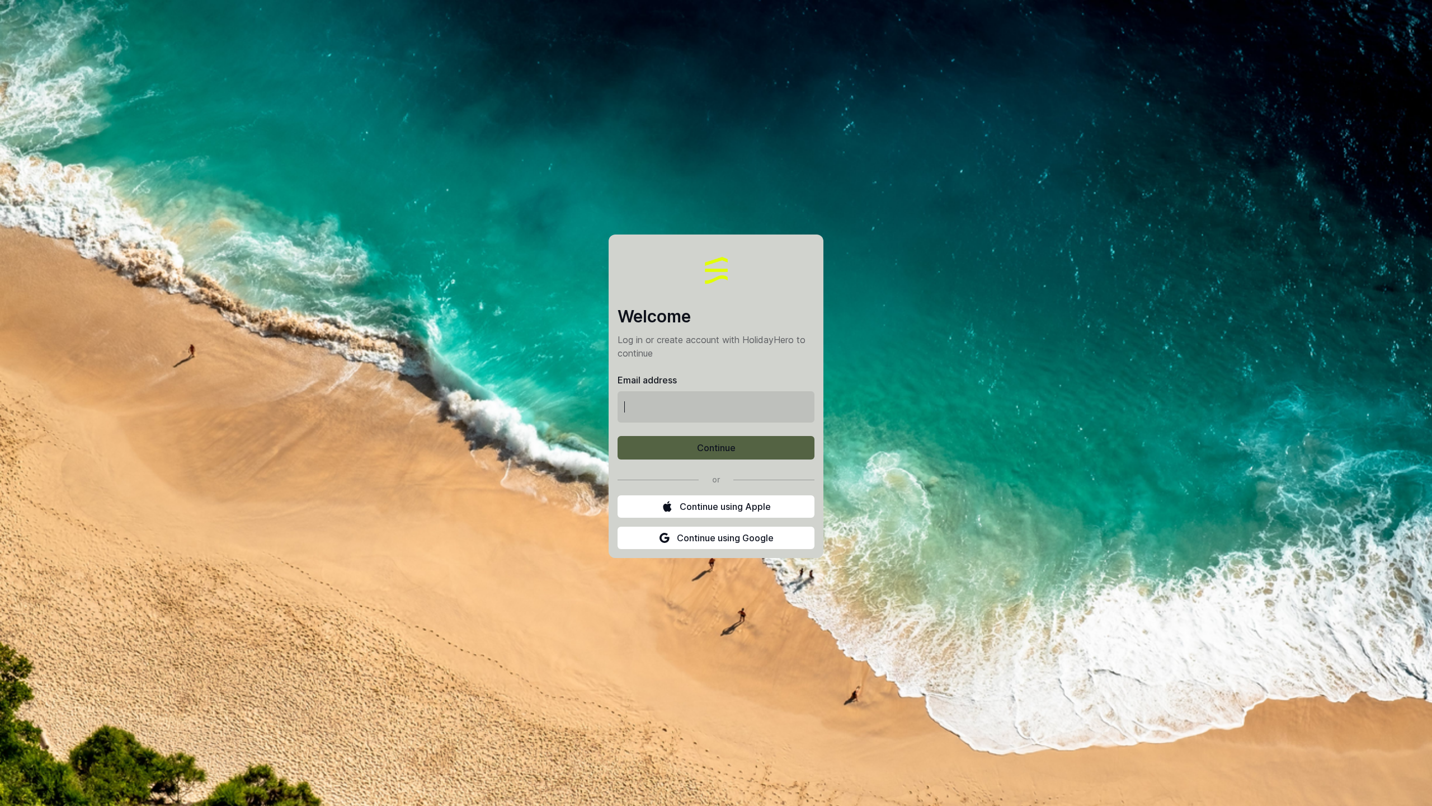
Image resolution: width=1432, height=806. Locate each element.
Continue (716, 447)
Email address (647, 380)
